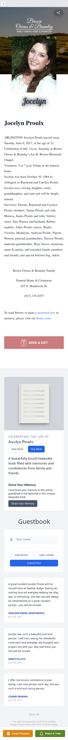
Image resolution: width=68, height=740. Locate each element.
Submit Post (34, 563)
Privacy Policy (24, 724)
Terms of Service (43, 724)
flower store (43, 318)
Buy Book (36, 449)
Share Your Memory (22, 503)
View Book (17, 449)
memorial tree (46, 312)
